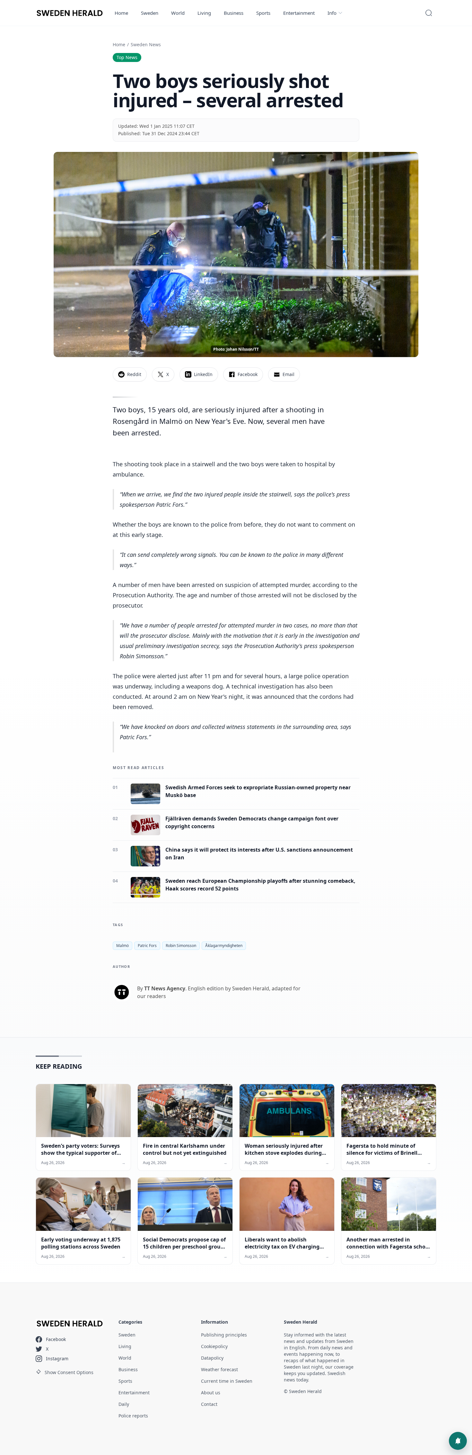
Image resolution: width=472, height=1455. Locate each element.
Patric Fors (147, 945)
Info (332, 13)
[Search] (428, 13)
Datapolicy (212, 1358)
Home (121, 13)
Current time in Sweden (226, 1381)
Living (204, 13)
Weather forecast (219, 1369)
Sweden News (146, 44)
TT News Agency (164, 988)
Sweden (149, 13)
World (178, 13)
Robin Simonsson (181, 945)
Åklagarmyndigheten (223, 945)
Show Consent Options (69, 1372)
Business (233, 13)
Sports (263, 13)
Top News (127, 57)
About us (210, 1392)
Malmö (122, 945)
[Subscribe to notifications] (458, 1441)
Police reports (133, 1416)
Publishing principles (224, 1335)
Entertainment (299, 13)
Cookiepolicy (214, 1346)
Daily (123, 1404)
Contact (209, 1404)
